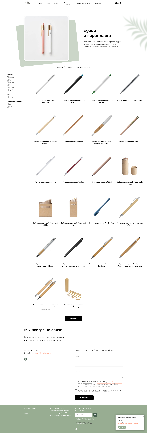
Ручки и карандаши (82, 67)
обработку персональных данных (83, 424)
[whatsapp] (25, 359)
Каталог (69, 67)
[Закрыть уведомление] (143, 416)
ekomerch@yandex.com (40, 353)
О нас (48, 3)
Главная (60, 67)
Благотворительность (84, 3)
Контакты (98, 3)
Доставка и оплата (67, 4)
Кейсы (56, 3)
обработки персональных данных (128, 423)
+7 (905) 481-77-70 (35, 350)
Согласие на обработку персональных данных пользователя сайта (100, 383)
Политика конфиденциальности (60, 415)
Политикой (137, 422)
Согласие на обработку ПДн (59, 413)
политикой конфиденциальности (83, 421)
